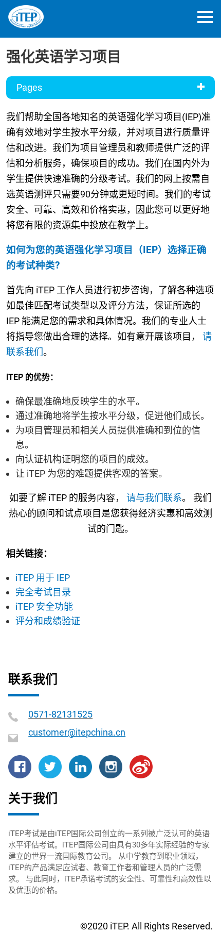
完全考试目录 (43, 592)
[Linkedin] (80, 765)
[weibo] (141, 765)
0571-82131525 (60, 714)
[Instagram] (110, 765)
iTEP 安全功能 (44, 606)
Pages (29, 87)
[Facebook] (19, 765)
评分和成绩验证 (47, 620)
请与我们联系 (154, 497)
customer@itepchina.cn (76, 732)
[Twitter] (50, 765)
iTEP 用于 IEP (42, 577)
